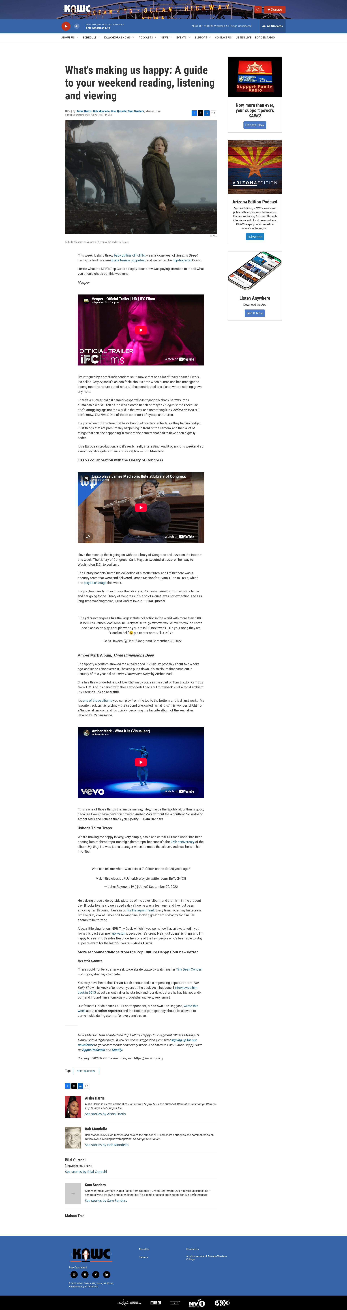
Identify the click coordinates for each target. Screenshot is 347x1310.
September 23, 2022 (167, 641)
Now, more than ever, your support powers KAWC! (255, 110)
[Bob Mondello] (73, 1137)
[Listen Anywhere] (255, 270)
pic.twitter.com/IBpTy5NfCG (165, 878)
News (165, 37)
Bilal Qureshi (119, 111)
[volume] (77, 26)
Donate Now (254, 125)
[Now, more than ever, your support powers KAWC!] (255, 77)
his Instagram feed (140, 910)
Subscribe (254, 237)
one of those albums (97, 700)
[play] (66, 26)
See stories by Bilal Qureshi (86, 1171)
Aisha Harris (84, 111)
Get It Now (255, 313)
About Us (68, 37)
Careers (143, 1257)
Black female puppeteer (128, 260)
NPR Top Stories (86, 1071)
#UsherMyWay (134, 878)
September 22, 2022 (163, 887)
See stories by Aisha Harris (105, 1114)
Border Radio (265, 37)
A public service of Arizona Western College (206, 1258)
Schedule (90, 37)
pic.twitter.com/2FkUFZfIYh (153, 633)
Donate (276, 9)
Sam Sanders (136, 111)
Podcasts (146, 37)
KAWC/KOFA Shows (117, 37)
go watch (118, 933)
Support (201, 37)
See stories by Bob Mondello (107, 1145)
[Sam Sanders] (73, 1193)
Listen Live (243, 37)
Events (181, 37)
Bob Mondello (101, 111)
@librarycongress (97, 618)
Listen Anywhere (254, 298)
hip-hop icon (182, 260)
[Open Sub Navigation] (77, 37)
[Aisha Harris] (73, 1107)
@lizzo (153, 623)
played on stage (95, 583)
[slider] (82, 26)
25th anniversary (182, 842)
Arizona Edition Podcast (254, 202)
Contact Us (223, 37)
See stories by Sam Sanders (106, 1200)
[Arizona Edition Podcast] (255, 167)
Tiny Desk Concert (189, 969)
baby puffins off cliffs (129, 255)
